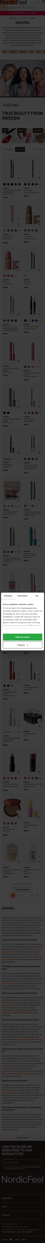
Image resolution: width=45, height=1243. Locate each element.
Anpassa (21, 645)
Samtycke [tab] (8, 596)
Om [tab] (36, 596)
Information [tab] (22, 596)
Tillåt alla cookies (22, 637)
